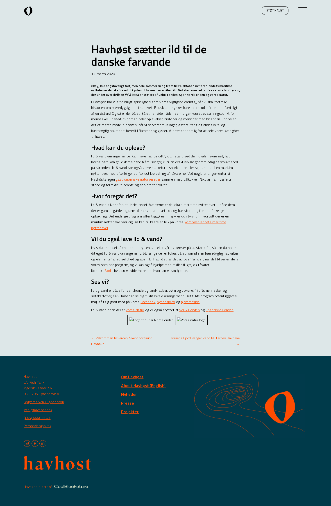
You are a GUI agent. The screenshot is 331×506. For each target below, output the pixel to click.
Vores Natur (135, 310)
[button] (275, 10)
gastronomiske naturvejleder (138, 179)
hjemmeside (190, 301)
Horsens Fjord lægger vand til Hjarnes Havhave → (205, 341)
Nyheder (129, 394)
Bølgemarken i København (44, 402)
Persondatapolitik (37, 425)
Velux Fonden (189, 310)
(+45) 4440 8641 (37, 418)
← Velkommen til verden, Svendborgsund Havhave (121, 341)
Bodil (108, 270)
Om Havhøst (132, 377)
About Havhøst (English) (143, 386)
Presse (127, 403)
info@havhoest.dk (38, 409)
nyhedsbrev (166, 301)
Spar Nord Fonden (220, 310)
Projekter (130, 412)
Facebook (148, 301)
